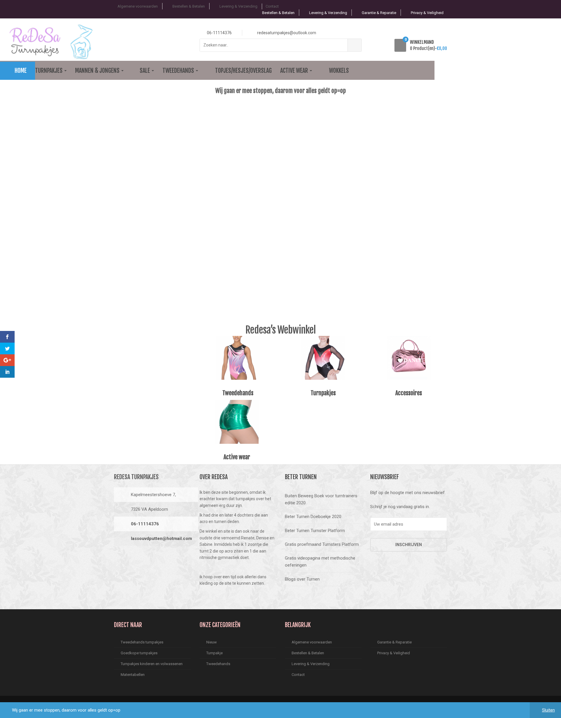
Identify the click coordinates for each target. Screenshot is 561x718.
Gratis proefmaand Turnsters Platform (322, 544)
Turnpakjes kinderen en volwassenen (152, 664)
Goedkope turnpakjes (139, 653)
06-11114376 (145, 524)
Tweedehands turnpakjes (142, 642)
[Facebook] (120, 558)
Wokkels (339, 70)
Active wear (294, 70)
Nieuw (211, 642)
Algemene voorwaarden (137, 6)
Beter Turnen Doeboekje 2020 (313, 516)
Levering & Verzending (238, 6)
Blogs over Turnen (302, 579)
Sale (145, 70)
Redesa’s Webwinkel (280, 330)
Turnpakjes (49, 70)
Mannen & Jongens (98, 70)
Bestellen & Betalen (188, 6)
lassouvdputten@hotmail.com (161, 538)
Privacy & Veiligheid (427, 13)
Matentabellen (133, 674)
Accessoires (408, 393)
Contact (272, 6)
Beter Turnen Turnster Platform (315, 530)
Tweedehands (178, 70)
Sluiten (548, 710)
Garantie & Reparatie (379, 13)
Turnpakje (214, 653)
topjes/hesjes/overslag (243, 70)
